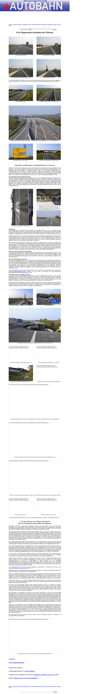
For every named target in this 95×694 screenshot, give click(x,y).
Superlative (24, 24)
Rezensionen (50, 24)
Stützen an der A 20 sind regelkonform (26, 678)
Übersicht (20, 24)
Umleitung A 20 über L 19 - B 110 (44, 674)
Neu (12, 24)
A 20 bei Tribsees (29, 671)
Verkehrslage (43, 24)
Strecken (59, 24)
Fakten (29, 24)
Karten (54, 24)
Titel (10, 24)
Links (10, 25)
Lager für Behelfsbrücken (16, 662)
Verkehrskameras (36, 24)
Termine (15, 24)
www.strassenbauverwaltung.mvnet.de (17, 271)
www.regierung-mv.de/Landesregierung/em (18, 272)
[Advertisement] (34, 17)
